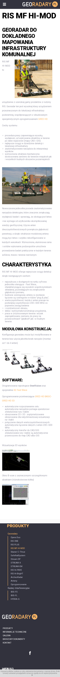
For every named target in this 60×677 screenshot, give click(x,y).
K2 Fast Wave (20, 390)
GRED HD (43, 119)
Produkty (18, 525)
